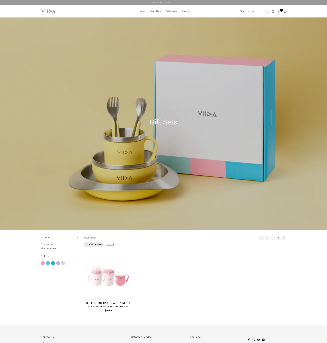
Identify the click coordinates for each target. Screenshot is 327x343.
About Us (154, 11)
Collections (171, 11)
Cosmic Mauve (58, 263)
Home (142, 11)
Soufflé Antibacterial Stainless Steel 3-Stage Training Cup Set (108, 305)
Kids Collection (48, 248)
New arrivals (47, 244)
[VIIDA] (48, 11)
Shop (184, 11)
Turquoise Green (53, 263)
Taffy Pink (43, 263)
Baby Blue (48, 263)
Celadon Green (63, 263)
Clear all (110, 244)
